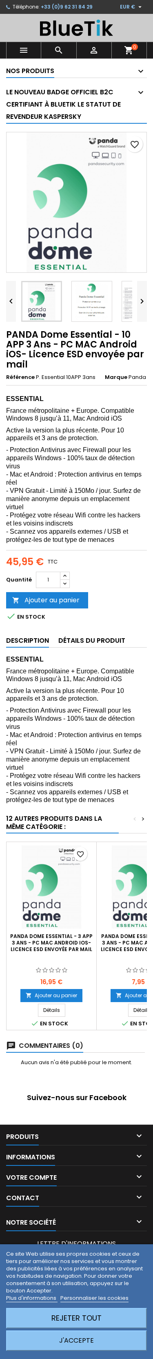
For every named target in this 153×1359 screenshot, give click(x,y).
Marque (116, 377)
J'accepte (76, 1340)
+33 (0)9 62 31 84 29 (67, 6)
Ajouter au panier (46, 600)
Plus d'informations (32, 1298)
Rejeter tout (76, 1318)
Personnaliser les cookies (94, 1298)
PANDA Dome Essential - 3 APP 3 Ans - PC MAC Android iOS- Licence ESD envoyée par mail (51, 943)
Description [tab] (27, 640)
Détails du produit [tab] (91, 640)
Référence (20, 377)
